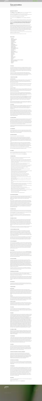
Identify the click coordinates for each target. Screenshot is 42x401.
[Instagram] (6, 388)
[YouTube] (4, 388)
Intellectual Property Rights (14, 39)
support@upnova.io (19, 17)
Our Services (12, 38)
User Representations (13, 40)
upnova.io (16, 14)
